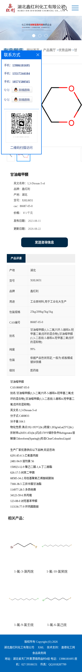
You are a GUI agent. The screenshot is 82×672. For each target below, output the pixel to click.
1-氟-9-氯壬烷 (23, 625)
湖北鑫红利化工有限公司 (19, 647)
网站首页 (33, 50)
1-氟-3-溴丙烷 (23, 571)
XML (41, 647)
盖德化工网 (68, 647)
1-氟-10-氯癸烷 (56, 571)
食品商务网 (39, 653)
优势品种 (65, 50)
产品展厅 (49, 50)
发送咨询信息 (44, 242)
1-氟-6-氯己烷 (57, 625)
